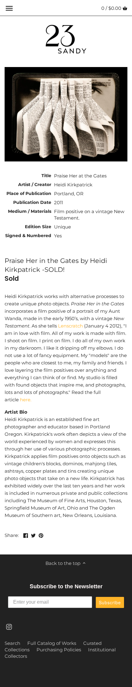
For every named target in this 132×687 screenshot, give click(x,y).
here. (25, 400)
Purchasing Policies (59, 650)
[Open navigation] (9, 8)
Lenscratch (70, 326)
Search (12, 643)
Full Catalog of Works (51, 643)
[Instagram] (9, 626)
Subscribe (110, 602)
